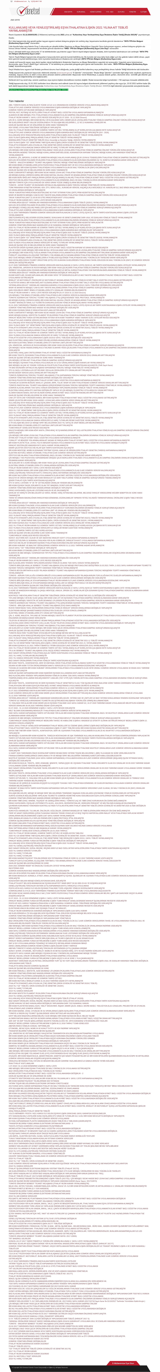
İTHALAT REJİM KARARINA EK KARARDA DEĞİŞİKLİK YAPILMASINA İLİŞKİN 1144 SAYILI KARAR (48, 911)
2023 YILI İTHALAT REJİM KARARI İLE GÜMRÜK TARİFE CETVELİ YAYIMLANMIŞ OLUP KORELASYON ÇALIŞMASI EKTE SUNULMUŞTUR (65, 413)
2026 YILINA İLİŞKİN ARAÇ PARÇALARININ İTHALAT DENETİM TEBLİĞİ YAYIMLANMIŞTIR (45, 138)
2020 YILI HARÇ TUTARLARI (20, 853)
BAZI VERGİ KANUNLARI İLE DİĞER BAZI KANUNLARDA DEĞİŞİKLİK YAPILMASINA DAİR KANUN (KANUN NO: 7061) (56, 1174)
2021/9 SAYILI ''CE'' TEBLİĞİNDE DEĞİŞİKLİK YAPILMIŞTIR (33, 548)
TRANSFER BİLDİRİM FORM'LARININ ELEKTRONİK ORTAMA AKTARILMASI (39, 1191)
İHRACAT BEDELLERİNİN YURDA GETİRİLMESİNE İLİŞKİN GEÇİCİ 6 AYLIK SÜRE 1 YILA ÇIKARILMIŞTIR (51, 958)
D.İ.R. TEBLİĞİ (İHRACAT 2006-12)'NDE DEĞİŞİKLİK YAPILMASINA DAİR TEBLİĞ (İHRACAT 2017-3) (49, 1319)
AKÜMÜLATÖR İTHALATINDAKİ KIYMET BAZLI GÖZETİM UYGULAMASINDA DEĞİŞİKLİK (45, 1129)
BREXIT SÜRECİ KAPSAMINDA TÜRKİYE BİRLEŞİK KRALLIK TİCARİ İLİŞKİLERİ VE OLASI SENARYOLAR (51, 938)
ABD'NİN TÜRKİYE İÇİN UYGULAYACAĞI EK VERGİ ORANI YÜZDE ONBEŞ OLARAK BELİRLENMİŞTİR (50, 183)
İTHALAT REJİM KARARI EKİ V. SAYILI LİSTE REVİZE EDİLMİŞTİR (35, 200)
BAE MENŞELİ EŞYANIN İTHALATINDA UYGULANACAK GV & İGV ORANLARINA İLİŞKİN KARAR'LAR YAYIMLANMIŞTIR (57, 363)
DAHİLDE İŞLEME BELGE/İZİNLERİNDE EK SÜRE (29, 863)
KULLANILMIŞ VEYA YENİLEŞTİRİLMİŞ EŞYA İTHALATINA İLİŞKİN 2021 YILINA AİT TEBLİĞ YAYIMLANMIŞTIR (53, 636)
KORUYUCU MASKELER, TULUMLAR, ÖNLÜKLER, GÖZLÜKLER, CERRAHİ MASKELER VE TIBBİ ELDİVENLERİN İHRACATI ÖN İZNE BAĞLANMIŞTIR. (69, 811)
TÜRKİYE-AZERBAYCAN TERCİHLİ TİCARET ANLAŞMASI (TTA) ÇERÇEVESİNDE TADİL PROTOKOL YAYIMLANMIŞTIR (56, 298)
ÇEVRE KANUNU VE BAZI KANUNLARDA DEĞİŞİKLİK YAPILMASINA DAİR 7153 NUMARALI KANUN (49, 1003)
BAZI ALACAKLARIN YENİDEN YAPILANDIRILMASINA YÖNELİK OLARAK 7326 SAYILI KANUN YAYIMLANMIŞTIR (54, 563)
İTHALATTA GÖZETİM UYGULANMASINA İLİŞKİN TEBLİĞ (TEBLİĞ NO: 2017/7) (41, 1274)
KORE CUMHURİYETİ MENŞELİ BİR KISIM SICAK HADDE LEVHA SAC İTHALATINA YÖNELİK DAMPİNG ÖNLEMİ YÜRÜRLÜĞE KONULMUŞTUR (67, 173)
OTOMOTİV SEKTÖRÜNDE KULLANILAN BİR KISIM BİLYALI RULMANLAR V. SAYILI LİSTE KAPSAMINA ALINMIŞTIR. (56, 1078)
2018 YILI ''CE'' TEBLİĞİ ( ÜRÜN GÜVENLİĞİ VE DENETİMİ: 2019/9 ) (36, 986)
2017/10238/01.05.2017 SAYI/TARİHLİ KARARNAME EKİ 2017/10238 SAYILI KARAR (42, 1286)
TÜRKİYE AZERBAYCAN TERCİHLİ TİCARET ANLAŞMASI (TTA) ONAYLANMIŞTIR (41, 626)
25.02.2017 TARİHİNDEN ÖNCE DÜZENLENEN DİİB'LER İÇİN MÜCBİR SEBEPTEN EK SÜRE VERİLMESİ (51, 1326)
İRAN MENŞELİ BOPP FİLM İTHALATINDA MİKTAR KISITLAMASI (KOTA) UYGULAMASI (44, 1251)
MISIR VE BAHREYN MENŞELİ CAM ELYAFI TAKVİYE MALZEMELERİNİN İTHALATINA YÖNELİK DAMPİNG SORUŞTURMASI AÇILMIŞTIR (64, 288)
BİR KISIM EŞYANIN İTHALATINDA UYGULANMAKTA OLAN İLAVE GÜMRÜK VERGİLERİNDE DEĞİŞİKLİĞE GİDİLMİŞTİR (57, 578)
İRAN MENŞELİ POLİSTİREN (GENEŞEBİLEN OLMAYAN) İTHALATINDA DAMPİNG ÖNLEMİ (45, 976)
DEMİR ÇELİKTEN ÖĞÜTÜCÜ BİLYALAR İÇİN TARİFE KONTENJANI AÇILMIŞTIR (41, 448)
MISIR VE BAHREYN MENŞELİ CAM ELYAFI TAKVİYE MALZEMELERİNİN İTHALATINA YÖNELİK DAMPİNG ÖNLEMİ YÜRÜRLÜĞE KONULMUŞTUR (68, 195)
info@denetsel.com (20, 1)
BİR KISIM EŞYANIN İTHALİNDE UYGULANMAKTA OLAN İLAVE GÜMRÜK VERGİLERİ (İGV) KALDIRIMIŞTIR (52, 505)
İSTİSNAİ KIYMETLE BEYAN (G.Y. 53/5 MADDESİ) (29, 1189)
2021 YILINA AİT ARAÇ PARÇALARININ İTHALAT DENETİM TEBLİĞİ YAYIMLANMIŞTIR (43, 638)
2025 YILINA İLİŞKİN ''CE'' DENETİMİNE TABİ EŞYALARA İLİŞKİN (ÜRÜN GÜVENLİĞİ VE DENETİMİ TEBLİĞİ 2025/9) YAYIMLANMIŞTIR (63, 238)
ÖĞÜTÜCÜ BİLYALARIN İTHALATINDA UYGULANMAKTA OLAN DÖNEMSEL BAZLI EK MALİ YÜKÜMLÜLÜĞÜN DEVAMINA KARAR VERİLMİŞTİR (66, 180)
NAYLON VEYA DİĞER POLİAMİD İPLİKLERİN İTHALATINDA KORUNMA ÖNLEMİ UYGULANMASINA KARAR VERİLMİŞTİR (58, 873)
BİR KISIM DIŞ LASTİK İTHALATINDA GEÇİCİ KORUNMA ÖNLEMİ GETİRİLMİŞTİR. (42, 1311)
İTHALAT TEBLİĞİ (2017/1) (19, 1346)
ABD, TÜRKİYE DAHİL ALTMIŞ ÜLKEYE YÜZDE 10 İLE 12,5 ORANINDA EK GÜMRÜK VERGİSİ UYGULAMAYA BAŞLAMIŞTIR (58, 105)
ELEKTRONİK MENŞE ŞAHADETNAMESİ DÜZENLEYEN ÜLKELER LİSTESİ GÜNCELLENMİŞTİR (47, 610)
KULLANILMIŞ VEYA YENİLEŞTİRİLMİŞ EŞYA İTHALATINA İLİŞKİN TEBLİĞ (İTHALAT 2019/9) (46, 998)
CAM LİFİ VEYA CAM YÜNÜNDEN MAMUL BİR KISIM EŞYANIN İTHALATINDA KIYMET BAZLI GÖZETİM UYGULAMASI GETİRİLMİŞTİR (63, 398)
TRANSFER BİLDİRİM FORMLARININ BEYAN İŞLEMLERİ (32, 1031)
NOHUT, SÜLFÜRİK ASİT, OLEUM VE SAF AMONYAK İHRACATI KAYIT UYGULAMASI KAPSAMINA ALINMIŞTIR (53, 538)
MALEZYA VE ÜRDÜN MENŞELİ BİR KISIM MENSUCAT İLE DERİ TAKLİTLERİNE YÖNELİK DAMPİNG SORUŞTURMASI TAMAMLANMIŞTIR (65, 478)
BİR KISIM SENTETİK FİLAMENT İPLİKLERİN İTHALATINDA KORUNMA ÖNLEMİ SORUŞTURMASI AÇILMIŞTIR (53, 993)
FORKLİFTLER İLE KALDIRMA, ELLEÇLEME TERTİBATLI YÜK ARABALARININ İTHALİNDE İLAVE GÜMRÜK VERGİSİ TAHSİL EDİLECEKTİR (65, 861)
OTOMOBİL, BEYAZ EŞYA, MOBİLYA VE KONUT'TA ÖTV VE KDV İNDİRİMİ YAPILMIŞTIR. (44, 1028)
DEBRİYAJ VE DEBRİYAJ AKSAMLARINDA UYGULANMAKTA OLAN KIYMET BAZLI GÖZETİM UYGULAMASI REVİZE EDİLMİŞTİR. (61, 1046)
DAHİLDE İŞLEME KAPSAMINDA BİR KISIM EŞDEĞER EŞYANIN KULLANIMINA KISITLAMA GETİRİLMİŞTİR (52, 673)
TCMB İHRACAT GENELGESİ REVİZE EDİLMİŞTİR (29, 428)
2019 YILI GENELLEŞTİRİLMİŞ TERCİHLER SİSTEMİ (30, 996)
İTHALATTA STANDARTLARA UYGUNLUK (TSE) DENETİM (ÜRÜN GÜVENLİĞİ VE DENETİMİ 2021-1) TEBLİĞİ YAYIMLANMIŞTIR (60, 641)
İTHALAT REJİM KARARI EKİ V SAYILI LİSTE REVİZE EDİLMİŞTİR (35, 468)
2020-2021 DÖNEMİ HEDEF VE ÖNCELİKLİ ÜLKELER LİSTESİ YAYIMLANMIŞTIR (41, 866)
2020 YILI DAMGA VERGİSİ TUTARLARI (25, 851)
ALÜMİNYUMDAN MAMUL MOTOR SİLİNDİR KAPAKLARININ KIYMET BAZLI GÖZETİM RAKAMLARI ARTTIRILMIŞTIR (56, 393)
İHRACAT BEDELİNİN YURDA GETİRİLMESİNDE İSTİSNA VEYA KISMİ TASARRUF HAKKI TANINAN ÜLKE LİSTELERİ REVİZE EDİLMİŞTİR (64, 318)
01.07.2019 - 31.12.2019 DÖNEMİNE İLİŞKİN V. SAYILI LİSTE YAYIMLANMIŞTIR (41, 898)
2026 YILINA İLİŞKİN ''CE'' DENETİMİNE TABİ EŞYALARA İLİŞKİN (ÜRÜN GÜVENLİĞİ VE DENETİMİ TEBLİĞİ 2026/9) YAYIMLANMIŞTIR (63, 143)
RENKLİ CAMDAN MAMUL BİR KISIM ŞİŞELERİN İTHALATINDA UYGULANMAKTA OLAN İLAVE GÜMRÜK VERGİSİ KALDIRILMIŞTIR (62, 470)
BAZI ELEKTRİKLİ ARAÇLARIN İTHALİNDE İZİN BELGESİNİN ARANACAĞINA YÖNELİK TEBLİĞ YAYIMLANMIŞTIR (54, 340)
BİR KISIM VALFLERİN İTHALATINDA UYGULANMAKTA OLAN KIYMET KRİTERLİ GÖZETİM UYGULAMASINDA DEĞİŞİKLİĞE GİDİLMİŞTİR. (65, 475)
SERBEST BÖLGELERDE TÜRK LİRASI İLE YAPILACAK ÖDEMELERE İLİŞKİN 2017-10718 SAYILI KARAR (51, 1206)
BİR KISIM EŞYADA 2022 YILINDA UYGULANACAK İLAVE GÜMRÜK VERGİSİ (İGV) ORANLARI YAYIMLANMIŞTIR (54, 523)
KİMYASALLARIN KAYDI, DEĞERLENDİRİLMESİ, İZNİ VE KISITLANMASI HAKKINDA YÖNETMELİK (48, 1271)
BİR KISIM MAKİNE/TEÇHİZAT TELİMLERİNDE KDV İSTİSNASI (34, 1081)
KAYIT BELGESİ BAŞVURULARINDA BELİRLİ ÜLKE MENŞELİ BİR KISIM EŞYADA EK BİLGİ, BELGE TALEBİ (51, 1016)
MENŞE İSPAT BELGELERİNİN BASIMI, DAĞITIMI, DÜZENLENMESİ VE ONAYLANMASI (44, 1091)
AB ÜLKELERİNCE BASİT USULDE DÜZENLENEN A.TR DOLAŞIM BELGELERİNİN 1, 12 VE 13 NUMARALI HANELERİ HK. (57, 122)
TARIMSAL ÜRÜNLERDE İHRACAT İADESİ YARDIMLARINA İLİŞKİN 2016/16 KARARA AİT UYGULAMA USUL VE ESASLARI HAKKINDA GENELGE (67, 1321)
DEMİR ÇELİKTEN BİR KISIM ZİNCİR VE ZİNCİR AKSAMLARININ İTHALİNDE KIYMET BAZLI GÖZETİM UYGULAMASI (56, 1296)
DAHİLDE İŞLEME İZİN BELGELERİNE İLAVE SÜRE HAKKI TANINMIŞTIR (38, 533)
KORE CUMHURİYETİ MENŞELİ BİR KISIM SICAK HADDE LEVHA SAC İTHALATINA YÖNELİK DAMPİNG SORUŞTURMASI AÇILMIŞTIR (63, 313)
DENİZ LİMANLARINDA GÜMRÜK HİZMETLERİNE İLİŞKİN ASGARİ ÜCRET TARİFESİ (43, 946)
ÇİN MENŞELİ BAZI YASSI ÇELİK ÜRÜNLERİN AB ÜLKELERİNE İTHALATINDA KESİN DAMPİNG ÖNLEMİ (51, 1329)
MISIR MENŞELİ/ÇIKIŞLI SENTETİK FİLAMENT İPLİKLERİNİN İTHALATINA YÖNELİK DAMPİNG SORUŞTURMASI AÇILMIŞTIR (59, 315)
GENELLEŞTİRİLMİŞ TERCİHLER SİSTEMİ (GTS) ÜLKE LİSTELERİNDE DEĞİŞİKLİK (43, 1219)
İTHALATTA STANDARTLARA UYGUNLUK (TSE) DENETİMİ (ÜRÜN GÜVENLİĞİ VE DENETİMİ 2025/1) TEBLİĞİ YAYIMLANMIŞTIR (61, 240)
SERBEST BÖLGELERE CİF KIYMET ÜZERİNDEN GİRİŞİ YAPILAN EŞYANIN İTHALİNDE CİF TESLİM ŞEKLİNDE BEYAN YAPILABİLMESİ (63, 1146)
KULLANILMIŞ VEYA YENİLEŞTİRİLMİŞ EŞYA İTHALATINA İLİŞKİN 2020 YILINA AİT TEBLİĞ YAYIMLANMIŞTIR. (53, 843)
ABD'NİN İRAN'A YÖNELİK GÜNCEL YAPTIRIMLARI (29, 1026)
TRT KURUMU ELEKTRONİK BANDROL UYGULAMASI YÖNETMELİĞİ (37, 1154)
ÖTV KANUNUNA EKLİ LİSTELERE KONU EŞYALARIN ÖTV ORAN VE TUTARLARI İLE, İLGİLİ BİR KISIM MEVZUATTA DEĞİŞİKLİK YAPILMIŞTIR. (67, 1116)
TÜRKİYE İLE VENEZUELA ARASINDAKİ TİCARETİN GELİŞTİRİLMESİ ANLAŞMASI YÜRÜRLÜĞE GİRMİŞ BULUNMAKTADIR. (59, 701)
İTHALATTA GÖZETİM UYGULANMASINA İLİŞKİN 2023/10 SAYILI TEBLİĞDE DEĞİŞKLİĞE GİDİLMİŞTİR (50, 338)
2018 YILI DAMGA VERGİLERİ (21, 1166)
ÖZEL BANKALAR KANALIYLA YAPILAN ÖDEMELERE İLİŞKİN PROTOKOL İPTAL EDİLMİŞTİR (46, 818)
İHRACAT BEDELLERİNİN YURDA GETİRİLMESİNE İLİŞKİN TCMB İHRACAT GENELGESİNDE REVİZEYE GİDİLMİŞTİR (56, 906)
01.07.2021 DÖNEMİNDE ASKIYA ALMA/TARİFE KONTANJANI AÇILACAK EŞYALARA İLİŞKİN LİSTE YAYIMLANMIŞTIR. (56, 691)
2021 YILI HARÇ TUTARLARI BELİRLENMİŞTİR (28, 656)
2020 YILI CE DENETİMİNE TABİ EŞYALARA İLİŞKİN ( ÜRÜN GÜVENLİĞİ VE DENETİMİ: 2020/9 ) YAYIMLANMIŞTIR (55, 836)
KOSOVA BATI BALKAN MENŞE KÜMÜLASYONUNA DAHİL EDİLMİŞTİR (37, 881)
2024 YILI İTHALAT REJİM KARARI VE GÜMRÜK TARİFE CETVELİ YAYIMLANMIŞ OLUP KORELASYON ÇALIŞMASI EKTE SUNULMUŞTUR (64, 333)
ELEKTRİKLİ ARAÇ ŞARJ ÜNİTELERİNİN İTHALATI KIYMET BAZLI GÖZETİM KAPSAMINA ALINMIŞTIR (50, 353)
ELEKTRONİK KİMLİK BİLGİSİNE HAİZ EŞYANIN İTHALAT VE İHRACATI (37, 908)
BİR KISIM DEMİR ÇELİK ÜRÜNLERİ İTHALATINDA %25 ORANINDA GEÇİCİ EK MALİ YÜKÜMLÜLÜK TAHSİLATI (53, 1043)
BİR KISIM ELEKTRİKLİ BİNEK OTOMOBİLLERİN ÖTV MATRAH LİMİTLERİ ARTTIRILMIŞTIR (46, 343)
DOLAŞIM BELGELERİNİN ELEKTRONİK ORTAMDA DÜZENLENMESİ (36, 1101)
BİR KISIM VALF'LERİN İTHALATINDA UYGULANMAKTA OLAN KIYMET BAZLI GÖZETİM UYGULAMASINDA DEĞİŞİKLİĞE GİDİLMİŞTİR (63, 1098)
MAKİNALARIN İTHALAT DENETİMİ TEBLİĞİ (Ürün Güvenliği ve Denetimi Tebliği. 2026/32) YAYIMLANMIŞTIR (52, 140)
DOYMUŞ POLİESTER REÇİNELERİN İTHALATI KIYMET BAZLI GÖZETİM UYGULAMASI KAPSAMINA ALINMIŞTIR (54, 380)
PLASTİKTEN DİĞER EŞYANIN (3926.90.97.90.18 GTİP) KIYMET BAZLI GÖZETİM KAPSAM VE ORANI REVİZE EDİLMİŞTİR (58, 248)
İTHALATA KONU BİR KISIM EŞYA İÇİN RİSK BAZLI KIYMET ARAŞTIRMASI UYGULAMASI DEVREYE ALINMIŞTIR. (54, 686)
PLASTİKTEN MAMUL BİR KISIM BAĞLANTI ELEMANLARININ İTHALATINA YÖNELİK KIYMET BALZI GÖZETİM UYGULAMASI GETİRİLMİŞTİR (66, 283)
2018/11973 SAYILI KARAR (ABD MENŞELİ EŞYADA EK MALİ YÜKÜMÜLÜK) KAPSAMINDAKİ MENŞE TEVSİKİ (53, 953)
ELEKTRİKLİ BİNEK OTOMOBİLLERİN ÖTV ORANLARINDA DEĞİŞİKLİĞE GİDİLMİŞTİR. (44, 465)
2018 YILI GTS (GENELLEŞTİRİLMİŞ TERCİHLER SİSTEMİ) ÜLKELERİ (37, 1151)
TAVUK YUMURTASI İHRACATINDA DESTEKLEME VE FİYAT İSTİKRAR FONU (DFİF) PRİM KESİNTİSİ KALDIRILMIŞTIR (57, 193)
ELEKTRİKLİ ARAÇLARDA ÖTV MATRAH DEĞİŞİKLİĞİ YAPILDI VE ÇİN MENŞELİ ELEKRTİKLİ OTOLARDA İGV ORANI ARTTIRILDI (61, 390)
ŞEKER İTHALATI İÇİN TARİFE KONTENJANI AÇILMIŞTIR (32, 480)
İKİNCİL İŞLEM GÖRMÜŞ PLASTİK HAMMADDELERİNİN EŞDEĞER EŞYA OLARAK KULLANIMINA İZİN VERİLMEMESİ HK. (58, 1281)
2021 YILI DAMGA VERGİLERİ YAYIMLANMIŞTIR (28, 658)
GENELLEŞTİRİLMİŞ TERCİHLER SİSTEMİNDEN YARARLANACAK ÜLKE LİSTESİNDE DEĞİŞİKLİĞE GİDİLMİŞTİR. (55, 933)
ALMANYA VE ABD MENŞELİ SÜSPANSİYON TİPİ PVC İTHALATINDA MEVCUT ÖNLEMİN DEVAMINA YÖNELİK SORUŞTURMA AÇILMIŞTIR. (65, 718)
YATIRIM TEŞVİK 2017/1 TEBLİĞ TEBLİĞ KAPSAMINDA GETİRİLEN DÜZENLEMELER (43, 1264)
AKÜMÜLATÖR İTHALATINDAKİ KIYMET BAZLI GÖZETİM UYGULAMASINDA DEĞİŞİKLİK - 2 (46, 1073)
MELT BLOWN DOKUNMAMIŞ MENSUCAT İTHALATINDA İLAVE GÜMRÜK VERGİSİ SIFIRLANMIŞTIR (49, 711)
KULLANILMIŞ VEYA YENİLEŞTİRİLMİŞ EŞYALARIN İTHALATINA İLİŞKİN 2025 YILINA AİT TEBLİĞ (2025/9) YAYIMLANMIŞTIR (59, 233)
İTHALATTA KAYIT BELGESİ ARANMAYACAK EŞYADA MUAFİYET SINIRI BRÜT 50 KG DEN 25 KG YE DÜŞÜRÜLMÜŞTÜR (57, 883)
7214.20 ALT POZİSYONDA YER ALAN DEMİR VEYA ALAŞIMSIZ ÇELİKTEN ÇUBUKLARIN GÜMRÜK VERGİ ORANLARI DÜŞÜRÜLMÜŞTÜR (64, 1254)
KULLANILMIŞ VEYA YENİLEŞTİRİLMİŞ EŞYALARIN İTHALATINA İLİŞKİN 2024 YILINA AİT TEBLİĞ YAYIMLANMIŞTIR (55, 323)
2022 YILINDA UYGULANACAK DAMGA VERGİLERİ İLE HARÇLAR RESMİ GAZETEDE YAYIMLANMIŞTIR (51, 528)
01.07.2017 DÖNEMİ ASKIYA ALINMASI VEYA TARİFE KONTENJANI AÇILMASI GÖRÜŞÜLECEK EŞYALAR (51, 1331)
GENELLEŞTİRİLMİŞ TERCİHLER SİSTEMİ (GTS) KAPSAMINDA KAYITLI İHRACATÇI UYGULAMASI (49, 886)
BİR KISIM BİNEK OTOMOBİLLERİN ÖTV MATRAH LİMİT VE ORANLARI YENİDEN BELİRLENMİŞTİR (49, 510)
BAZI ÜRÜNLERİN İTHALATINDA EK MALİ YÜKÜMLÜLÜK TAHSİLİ (35, 1071)
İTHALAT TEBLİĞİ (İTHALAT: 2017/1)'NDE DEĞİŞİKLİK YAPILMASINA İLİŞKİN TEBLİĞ (43, 1176)
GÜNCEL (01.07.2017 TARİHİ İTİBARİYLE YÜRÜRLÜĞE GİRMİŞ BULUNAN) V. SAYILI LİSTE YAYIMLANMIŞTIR (53, 1241)
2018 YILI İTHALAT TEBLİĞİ (20, 1159)
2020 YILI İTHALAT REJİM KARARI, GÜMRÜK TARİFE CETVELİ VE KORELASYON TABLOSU (46, 833)
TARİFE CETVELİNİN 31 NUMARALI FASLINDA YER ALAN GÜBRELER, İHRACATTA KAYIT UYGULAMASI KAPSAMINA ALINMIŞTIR (61, 540)
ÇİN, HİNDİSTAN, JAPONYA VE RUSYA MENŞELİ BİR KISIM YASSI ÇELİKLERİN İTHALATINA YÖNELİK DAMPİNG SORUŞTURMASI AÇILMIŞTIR (66, 345)
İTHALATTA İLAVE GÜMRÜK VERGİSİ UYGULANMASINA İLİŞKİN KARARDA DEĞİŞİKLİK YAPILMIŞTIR (50, 107)
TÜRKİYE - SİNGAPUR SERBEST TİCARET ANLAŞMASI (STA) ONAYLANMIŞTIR (41, 1324)
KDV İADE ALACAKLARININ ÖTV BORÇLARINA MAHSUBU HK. (34, 1221)
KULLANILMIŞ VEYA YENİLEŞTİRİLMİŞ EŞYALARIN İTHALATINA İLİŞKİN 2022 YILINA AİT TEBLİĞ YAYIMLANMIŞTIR (55, 513)
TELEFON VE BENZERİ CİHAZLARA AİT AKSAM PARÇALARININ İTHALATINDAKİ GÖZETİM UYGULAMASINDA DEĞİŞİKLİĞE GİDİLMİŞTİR (64, 620)
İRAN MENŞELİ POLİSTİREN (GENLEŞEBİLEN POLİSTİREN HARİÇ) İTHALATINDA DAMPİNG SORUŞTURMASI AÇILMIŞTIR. (59, 1096)
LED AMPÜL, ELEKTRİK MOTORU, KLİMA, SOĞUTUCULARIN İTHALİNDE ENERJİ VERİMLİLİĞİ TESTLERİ (52, 1136)
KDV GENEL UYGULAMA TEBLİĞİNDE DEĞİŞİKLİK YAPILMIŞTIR (35, 128)
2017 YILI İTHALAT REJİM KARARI (23, 1351)
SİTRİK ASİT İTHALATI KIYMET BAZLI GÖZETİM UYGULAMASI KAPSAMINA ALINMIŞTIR (44, 438)
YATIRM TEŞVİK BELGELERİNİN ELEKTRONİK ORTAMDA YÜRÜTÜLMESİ (38, 1083)
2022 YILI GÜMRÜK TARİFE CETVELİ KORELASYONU (31, 530)
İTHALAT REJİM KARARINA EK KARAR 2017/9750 (29, 1339)
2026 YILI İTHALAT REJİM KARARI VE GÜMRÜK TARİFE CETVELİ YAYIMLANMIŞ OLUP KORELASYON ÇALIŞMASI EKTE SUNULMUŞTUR (64, 130)
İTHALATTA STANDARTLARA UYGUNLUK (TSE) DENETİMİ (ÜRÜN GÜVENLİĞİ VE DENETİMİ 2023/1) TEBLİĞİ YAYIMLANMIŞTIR (61, 418)
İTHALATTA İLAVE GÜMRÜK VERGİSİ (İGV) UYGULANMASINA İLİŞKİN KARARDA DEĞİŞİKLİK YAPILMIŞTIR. (52, 320)
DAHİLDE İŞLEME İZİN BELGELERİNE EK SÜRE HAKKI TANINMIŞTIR (37, 358)
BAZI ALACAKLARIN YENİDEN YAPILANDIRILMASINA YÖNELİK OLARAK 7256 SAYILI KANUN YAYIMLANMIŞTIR (54, 676)
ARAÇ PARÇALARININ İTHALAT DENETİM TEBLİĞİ (29, 1111)
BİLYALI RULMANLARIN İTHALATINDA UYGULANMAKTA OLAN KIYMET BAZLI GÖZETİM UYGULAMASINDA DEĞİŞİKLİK (57, 1309)
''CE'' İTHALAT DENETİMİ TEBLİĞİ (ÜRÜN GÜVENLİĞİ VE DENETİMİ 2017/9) (40, 1349)
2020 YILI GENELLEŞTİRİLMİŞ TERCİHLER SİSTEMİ (30, 846)
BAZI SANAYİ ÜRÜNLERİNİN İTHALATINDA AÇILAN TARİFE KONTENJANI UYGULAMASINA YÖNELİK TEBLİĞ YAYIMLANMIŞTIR (60, 653)
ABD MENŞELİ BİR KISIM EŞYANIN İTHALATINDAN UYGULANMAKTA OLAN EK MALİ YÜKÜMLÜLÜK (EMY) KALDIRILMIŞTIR (59, 168)
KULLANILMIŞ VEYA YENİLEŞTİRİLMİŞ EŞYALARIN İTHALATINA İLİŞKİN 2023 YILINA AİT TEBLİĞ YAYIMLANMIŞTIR (55, 403)
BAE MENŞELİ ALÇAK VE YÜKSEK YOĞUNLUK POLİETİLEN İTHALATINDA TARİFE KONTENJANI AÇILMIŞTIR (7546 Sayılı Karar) (61, 365)
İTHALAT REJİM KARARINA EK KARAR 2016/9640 (29, 1354)
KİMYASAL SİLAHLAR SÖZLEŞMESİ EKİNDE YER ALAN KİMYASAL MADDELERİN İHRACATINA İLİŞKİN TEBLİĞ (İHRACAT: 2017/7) (61, 1244)
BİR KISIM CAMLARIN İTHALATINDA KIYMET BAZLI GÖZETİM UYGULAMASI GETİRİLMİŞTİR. (47, 823)
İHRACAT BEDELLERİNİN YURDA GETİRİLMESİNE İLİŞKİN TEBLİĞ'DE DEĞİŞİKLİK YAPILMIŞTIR (48, 841)
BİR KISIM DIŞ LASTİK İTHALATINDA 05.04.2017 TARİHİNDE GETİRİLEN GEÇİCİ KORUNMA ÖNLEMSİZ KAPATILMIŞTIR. (57, 1314)
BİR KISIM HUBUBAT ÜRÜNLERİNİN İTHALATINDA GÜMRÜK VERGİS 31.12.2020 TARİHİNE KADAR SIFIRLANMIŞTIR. (56, 688)
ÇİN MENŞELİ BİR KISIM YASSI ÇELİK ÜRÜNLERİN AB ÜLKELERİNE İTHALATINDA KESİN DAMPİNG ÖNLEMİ (53, 1304)
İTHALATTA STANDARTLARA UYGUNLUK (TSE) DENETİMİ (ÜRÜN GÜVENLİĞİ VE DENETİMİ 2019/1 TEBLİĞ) (53, 983)
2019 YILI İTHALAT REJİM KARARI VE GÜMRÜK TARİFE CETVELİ (35, 978)
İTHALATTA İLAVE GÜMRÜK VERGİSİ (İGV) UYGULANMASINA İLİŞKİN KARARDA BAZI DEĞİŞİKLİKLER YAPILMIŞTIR (56, 230)
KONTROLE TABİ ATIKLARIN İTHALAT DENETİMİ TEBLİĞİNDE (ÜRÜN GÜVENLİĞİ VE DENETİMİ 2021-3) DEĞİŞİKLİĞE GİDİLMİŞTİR (62, 595)
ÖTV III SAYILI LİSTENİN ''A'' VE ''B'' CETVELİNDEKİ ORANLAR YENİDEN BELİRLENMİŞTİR (45, 483)
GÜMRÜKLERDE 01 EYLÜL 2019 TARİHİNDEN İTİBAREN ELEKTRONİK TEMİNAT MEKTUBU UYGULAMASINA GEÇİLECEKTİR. (60, 891)
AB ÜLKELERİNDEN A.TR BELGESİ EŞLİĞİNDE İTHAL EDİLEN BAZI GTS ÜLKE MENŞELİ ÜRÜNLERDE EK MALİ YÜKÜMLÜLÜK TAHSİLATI (65, 1171)
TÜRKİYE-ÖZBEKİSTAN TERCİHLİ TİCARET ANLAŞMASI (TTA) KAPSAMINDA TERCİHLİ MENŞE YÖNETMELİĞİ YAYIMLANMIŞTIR (61, 375)
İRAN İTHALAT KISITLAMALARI (21, 1063)
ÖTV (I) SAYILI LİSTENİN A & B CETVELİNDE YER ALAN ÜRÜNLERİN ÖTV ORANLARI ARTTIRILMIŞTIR (50, 370)
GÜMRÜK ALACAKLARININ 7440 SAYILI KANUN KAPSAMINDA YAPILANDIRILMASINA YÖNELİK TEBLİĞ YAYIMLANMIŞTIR (58, 388)
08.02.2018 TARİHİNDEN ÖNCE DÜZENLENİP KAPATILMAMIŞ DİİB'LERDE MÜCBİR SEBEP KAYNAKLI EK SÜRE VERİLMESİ (59, 1144)
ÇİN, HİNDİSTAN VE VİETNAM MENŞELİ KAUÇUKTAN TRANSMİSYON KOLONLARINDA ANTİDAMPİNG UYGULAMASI (56, 1033)
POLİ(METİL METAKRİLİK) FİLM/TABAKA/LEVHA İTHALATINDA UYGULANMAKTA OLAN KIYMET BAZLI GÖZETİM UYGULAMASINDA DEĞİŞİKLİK (67, 1199)
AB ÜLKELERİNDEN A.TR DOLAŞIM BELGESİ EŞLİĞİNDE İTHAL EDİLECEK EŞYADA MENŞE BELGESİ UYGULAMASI (56, 913)
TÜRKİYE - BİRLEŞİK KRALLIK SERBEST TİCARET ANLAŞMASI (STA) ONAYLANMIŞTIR (44, 605)
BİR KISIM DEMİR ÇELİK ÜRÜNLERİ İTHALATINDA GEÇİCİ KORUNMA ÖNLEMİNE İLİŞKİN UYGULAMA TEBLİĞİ (54, 1036)
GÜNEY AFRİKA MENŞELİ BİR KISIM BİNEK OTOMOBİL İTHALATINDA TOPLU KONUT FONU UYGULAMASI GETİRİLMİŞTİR (59, 1291)
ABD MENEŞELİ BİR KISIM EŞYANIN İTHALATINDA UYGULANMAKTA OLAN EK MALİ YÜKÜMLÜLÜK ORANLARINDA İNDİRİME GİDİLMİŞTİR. (65, 926)
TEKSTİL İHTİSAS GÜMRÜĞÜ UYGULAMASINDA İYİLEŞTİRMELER (36, 1126)
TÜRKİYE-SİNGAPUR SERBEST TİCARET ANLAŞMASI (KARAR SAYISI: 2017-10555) (43, 1236)
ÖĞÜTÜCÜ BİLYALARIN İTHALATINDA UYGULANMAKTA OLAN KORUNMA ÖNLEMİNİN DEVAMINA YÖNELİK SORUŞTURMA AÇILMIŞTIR (64, 220)
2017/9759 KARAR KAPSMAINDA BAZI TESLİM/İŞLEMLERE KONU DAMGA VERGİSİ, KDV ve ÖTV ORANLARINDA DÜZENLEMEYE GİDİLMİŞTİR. (67, 1336)
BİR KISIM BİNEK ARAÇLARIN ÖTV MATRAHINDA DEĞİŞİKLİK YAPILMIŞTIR (39, 1041)
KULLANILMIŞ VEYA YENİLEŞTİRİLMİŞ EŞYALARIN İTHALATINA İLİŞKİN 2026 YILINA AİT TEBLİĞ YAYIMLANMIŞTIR (55, 135)
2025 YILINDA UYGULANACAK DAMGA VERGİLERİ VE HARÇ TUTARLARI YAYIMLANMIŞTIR (46, 243)
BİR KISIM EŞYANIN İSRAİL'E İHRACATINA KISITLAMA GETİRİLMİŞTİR (37, 310)
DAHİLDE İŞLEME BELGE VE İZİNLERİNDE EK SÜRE (30, 1076)
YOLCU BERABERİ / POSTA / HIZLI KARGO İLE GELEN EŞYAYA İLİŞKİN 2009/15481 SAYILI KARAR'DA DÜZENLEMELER (57, 1113)
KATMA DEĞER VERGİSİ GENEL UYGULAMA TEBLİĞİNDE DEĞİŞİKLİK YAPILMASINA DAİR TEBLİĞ (49, 1334)
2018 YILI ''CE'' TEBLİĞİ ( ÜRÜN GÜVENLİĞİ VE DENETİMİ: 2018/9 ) (36, 1161)
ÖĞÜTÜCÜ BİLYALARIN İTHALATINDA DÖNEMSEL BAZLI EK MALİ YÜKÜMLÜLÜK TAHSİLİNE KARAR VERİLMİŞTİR (55, 455)
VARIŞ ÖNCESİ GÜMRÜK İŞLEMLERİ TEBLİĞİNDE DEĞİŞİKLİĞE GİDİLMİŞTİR (40, 585)
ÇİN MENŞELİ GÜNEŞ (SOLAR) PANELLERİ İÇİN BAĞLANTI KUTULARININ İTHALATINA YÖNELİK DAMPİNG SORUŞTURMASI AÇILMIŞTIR (65, 208)
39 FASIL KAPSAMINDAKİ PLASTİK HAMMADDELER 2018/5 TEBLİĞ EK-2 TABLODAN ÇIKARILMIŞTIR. (50, 1121)
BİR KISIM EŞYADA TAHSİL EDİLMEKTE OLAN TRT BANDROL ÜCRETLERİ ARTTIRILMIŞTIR (46, 485)
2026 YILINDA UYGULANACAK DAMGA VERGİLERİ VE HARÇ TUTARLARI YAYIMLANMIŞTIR (46, 148)
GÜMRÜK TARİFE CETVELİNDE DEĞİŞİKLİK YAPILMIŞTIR (32, 110)
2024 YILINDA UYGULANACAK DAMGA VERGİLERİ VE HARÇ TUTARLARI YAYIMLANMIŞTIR (46, 335)
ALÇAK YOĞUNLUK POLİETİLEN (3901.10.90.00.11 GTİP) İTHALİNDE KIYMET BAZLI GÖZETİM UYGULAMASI (53, 1266)
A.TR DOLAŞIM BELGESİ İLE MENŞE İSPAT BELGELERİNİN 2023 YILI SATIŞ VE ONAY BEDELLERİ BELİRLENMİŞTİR (56, 423)
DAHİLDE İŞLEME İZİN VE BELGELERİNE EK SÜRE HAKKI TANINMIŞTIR (38, 170)
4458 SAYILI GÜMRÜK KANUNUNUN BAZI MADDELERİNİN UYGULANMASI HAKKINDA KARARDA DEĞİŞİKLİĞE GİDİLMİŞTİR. (59, 931)
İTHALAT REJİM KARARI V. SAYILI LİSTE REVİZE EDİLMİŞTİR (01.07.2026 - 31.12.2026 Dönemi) (48, 117)
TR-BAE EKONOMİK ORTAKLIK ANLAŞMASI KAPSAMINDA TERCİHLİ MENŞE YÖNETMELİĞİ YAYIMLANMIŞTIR (53, 368)
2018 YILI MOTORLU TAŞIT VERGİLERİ (25, 1356)
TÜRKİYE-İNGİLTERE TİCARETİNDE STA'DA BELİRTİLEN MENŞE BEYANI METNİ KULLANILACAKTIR (49, 633)
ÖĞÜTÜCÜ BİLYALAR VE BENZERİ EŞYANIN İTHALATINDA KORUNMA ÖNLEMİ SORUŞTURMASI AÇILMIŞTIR (53, 543)
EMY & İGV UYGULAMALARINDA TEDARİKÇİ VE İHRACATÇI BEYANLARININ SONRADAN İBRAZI (48, 943)
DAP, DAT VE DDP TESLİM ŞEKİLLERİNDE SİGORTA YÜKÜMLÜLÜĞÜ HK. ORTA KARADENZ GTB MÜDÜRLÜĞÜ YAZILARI (58, 1021)
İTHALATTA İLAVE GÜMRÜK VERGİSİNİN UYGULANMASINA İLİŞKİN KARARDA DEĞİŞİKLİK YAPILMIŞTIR (51, 210)
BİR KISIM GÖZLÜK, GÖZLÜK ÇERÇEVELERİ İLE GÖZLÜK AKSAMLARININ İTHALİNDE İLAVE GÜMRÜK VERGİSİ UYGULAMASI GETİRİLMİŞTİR (67, 1289)
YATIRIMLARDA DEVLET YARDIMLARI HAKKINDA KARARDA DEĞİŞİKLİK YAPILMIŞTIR (44, 273)
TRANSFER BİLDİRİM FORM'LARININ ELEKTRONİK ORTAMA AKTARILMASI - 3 (41, 1123)
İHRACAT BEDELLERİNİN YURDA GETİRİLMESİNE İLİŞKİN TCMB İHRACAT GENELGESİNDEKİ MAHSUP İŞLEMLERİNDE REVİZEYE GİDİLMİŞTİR (68, 901)
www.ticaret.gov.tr (64, 73)
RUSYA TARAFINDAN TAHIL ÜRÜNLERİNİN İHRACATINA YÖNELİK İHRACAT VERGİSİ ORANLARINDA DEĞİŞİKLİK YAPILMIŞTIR (60, 608)
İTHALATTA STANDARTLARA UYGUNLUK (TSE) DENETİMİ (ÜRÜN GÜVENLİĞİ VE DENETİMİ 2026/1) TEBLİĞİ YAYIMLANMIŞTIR (61, 145)
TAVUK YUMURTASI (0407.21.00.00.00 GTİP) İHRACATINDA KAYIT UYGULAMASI (41, 198)
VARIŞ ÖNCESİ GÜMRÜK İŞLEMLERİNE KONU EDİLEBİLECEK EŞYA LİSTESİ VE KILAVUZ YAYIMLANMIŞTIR (52, 936)
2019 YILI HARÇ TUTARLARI (20, 988)
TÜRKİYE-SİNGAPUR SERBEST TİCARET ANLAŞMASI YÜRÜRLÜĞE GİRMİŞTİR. (41, 1201)
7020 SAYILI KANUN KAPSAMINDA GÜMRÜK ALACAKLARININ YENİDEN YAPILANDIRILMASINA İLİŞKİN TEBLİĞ (54, 1284)
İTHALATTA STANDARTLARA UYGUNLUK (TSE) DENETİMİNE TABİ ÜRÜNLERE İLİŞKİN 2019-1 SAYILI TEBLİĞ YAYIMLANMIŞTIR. (61, 838)
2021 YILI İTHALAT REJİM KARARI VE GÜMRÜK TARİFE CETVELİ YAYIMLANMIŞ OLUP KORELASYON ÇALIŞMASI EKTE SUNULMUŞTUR (64, 648)
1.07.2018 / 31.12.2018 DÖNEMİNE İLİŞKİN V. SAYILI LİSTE (33, 1066)
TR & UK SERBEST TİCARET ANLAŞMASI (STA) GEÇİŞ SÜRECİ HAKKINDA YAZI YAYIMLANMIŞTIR (49, 651)
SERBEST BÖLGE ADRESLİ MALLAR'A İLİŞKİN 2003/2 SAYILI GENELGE (38, 1141)
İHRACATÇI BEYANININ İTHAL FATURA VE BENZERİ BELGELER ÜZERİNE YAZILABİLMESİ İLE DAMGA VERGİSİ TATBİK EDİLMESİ (61, 1061)
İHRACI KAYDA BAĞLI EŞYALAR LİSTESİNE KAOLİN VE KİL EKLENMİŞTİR (39, 490)
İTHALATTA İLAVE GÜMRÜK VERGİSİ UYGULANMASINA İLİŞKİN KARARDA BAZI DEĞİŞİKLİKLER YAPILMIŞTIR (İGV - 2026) (59, 133)
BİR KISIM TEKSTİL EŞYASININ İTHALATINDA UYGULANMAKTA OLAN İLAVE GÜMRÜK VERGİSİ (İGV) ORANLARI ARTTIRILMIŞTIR (62, 355)
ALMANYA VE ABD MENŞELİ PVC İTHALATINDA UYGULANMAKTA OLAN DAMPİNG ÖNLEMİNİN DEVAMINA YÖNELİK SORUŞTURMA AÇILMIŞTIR (67, 115)
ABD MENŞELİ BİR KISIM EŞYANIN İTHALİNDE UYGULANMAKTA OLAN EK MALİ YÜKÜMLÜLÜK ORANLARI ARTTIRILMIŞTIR (59, 1051)
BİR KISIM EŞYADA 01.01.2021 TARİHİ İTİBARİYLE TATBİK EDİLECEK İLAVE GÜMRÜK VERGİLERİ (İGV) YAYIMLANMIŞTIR (58, 646)
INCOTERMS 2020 (16, 868)
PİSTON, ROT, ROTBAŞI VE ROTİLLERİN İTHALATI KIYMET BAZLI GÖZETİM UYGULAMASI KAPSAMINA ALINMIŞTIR (56, 112)
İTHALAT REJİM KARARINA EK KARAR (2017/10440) (30, 1276)
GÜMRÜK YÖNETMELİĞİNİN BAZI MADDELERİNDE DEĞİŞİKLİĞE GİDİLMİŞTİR (41, 378)
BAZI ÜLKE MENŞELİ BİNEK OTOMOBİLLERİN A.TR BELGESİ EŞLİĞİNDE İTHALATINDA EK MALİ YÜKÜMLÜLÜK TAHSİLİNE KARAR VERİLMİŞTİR (68, 258)
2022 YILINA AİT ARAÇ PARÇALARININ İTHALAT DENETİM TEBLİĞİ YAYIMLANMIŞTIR (43, 515)
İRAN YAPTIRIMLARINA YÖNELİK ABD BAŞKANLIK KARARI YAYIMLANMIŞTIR (40, 828)
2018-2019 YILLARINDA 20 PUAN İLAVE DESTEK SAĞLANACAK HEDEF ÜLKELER (42, 1149)
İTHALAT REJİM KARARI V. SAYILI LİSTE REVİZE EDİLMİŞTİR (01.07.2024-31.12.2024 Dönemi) (47, 293)
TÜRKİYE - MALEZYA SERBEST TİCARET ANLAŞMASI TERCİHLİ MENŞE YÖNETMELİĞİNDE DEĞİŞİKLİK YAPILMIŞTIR (57, 163)
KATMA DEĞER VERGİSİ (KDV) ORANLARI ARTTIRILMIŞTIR (33, 373)
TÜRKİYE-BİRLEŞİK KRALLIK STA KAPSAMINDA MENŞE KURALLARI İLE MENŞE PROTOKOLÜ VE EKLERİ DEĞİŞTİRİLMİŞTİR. (60, 583)
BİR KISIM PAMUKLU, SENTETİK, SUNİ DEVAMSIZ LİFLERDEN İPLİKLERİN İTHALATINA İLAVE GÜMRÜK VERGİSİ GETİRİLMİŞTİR (61, 971)
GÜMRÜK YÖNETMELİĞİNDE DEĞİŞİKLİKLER (27, 1341)
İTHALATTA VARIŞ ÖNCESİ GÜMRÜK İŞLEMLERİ (28, 966)
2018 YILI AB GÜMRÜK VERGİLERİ (23, 1196)
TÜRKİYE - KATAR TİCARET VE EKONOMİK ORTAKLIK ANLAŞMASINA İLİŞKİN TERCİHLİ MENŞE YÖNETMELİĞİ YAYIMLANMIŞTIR (62, 185)
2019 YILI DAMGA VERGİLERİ (21, 991)
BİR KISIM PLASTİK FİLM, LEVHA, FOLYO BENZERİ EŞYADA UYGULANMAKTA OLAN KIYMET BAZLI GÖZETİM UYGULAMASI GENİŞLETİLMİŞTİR (68, 443)
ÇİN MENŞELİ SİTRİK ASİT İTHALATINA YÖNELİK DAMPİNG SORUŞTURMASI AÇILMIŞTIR (45, 360)
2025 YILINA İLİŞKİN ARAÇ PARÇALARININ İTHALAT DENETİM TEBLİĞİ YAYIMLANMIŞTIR (45, 235)
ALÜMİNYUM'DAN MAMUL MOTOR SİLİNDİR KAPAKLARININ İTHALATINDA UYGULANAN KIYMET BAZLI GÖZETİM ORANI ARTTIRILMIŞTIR (65, 1018)
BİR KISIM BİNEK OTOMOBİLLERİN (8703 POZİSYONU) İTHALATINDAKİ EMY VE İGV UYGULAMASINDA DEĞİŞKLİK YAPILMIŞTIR (61, 165)
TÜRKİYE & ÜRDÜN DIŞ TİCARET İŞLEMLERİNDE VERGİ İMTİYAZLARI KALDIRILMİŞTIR (45, 1013)
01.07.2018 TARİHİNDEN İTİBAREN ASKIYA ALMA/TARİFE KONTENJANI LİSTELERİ (42, 1261)
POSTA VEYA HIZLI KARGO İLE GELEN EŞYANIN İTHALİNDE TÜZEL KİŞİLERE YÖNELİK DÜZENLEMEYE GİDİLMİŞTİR (57, 888)
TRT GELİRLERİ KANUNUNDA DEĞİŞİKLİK (26, 1269)
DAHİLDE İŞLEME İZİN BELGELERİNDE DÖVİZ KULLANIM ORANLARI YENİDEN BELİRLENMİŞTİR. (49, 741)
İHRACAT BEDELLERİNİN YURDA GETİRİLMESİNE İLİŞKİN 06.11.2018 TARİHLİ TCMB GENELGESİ (49, 1023)
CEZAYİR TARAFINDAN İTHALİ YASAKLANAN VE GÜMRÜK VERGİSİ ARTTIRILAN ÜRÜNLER (46, 1156)
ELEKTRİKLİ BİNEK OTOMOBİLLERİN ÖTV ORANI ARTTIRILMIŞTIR (36, 613)
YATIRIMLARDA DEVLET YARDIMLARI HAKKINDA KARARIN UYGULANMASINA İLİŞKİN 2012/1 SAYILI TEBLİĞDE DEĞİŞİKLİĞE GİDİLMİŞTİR (65, 285)
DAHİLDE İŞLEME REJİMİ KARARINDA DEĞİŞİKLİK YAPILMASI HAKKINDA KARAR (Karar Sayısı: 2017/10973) (53, 1181)
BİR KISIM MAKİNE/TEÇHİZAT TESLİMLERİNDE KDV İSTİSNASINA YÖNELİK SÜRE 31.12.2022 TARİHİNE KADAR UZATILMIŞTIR (61, 858)
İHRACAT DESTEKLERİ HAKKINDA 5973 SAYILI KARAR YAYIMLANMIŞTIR (38, 445)
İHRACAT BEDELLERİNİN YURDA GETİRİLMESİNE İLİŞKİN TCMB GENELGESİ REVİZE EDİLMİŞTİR (49, 941)
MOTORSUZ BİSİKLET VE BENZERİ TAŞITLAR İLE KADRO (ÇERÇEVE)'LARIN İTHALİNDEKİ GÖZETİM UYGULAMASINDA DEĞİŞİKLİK (63, 1131)
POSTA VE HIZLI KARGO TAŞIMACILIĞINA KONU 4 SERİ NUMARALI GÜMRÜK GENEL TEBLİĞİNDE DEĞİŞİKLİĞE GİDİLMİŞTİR (60, 903)
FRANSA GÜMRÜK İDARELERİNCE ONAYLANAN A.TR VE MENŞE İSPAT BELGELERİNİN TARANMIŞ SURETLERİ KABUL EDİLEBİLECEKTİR (65, 756)
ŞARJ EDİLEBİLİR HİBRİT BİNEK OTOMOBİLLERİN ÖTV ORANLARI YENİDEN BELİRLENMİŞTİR (47, 290)
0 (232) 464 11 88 (36, 1)
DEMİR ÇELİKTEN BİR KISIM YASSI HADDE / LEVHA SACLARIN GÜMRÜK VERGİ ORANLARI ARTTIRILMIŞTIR (53, 400)
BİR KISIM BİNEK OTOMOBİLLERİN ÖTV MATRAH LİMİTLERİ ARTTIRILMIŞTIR (41, 425)
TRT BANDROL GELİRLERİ (20, 1239)
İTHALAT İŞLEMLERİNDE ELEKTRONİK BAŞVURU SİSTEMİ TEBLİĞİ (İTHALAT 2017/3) (44, 1169)
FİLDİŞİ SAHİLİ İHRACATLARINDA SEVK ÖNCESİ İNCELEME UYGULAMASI (39, 1134)
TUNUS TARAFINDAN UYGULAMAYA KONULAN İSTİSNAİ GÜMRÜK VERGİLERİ (41, 1139)
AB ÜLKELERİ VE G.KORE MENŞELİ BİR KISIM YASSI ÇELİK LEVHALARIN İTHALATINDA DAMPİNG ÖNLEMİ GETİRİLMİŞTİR (59, 463)
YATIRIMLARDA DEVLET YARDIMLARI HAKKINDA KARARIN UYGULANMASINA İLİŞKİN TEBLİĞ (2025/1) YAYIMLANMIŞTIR (58, 203)
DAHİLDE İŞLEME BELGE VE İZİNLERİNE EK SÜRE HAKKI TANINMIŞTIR (38, 125)
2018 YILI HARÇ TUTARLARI (20, 1359)
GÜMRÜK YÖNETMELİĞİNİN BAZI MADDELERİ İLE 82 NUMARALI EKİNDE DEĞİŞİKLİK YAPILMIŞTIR (49, 225)
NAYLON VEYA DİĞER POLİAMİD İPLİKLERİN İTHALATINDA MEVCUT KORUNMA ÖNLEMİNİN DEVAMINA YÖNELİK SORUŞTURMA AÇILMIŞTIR (66, 508)
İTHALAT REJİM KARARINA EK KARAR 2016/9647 (29, 1344)
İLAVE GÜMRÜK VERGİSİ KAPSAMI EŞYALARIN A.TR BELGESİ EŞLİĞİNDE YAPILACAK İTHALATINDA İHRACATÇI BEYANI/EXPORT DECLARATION (68, 1164)
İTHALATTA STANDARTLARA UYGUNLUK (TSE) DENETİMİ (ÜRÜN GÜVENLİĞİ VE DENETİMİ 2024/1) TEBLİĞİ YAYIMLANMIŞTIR (61, 328)
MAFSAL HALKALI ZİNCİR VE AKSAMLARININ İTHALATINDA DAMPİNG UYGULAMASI (43, 956)
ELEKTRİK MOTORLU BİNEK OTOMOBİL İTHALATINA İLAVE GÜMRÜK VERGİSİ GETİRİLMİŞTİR (48, 453)
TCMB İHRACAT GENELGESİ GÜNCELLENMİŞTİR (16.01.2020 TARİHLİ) (38, 831)
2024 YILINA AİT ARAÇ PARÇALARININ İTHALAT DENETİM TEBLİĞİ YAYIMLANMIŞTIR (43, 330)
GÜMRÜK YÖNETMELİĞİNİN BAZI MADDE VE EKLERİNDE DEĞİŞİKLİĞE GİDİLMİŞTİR (44, 308)
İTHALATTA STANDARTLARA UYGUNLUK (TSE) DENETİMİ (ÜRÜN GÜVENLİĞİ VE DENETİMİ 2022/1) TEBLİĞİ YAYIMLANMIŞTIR (61, 518)
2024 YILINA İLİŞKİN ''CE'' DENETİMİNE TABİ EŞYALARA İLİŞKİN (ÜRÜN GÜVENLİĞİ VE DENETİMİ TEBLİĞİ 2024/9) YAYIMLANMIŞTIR (63, 325)
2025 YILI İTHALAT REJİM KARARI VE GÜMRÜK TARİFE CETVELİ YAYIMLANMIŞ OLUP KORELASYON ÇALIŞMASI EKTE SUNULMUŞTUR (64, 228)
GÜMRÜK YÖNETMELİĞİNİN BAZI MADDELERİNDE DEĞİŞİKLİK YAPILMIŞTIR (40, 405)
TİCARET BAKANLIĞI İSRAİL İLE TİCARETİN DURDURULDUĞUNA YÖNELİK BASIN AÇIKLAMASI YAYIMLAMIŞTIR (54, 303)
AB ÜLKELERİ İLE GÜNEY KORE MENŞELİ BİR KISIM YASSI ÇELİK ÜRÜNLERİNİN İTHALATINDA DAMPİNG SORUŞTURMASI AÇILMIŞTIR (64, 628)
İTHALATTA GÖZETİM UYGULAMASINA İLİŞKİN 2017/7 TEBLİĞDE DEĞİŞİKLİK (40, 1224)
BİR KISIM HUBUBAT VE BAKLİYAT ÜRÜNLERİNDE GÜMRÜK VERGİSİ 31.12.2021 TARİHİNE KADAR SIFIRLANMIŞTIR (56, 545)
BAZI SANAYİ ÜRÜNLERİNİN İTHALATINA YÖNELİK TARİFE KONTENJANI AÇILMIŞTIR (43, 661)
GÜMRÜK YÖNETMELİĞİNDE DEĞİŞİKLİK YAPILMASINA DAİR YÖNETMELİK (40, 916)
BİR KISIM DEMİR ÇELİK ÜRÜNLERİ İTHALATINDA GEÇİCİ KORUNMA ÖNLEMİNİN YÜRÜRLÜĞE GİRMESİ (52, 1038)
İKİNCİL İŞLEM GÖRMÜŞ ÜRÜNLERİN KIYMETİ (28, 1279)
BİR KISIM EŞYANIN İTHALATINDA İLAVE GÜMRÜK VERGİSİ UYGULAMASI (39, 1118)
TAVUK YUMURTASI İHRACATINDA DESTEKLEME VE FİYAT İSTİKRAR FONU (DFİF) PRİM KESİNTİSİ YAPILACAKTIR (56, 223)
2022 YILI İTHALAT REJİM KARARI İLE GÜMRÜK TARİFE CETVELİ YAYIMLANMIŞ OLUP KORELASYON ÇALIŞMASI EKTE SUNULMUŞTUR (65, 525)
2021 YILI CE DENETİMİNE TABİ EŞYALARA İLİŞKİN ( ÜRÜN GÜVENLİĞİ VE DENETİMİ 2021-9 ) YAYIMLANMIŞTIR (55, 643)
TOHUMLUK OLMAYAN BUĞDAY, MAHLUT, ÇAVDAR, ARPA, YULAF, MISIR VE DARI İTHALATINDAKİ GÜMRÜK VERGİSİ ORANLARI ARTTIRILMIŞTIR (68, 383)
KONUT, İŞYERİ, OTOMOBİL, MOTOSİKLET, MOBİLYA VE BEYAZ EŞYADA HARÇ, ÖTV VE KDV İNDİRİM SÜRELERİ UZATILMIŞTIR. (61, 951)
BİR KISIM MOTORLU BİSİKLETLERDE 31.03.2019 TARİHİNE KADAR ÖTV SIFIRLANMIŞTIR (46, 981)
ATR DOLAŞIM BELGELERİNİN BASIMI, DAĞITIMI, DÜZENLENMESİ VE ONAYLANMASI (44, 1088)
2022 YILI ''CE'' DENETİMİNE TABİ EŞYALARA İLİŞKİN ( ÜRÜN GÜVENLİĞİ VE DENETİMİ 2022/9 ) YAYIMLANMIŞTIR (55, 520)
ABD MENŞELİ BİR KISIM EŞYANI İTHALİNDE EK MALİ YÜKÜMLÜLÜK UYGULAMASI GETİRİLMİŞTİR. (50, 1068)
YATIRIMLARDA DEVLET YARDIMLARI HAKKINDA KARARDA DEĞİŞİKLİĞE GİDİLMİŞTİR (44, 558)
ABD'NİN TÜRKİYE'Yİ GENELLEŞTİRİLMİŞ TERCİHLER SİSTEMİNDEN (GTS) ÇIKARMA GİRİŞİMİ (48, 948)
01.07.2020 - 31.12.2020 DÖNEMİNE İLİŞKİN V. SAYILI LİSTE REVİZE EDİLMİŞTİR (42, 708)
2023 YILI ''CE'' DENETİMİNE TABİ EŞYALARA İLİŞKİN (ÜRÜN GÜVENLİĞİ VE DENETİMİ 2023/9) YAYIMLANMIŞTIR (55, 410)
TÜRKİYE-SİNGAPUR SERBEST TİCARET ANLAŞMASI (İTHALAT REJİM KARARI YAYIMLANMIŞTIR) (49, 1184)
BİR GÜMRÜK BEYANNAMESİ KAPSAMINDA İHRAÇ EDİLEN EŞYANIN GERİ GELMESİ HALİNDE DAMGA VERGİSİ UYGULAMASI (60, 826)
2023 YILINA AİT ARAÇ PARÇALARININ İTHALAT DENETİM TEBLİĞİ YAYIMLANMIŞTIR (43, 415)
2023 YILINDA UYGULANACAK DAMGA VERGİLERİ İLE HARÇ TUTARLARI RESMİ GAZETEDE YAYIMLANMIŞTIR (54, 420)
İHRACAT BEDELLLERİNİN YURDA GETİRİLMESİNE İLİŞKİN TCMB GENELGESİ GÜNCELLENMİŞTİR (49, 928)
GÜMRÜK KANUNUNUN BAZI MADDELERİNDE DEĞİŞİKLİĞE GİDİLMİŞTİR (39, 871)
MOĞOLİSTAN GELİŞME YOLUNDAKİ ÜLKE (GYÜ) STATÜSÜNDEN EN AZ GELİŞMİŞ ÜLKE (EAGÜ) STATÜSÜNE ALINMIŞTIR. (59, 1053)
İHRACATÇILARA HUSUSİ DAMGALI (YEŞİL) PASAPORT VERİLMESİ (36, 1316)
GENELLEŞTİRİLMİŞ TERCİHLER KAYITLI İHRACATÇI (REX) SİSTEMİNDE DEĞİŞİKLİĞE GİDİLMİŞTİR (50, 473)
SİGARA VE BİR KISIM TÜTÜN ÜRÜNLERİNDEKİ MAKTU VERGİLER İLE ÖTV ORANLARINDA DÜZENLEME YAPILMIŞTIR (57, 666)
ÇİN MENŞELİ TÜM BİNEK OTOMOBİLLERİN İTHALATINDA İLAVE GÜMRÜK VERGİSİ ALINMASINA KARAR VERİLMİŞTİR (57, 295)
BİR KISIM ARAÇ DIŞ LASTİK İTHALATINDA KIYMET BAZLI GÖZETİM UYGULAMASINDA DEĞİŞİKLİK (49, 1306)
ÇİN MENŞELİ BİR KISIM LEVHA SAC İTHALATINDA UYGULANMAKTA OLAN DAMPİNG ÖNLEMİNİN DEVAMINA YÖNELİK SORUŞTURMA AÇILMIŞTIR (69, 435)
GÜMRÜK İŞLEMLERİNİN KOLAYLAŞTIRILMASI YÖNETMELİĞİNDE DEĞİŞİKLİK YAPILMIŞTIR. (47, 821)
